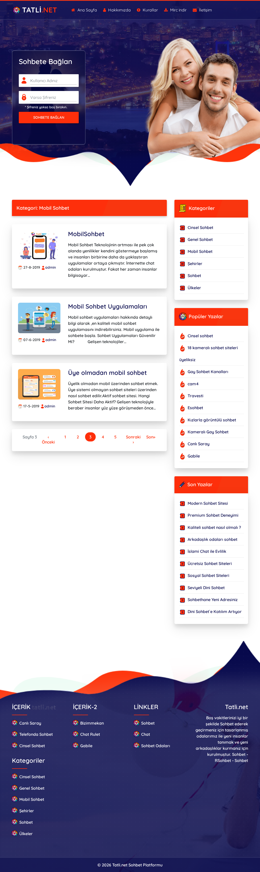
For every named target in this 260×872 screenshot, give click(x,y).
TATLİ (38, 9)
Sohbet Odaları (155, 745)
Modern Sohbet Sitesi (208, 503)
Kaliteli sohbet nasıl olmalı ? (214, 527)
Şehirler (195, 263)
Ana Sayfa (86, 9)
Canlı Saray (30, 723)
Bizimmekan (92, 723)
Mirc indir (178, 9)
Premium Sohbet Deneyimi (213, 515)
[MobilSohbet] (39, 245)
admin (50, 267)
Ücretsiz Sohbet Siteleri (210, 563)
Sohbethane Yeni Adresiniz (213, 599)
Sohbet (194, 275)
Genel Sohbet (200, 239)
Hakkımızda (119, 9)
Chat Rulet (90, 734)
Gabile (86, 745)
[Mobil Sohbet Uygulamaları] (39, 317)
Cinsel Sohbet (200, 227)
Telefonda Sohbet (36, 734)
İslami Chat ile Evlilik (207, 551)
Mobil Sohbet (200, 251)
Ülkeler (194, 287)
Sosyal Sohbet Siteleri (208, 575)
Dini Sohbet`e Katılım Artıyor (215, 611)
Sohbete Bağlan (48, 117)
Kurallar (150, 9)
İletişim (205, 9)
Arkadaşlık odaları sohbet (212, 539)
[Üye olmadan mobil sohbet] (39, 383)
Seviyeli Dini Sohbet (206, 587)
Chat (145, 734)
